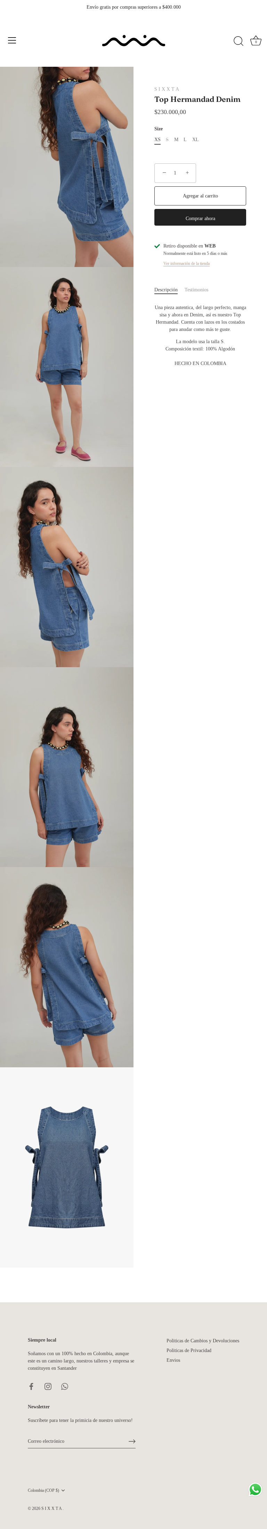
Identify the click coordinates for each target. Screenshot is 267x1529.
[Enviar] (132, 1441)
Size (158, 128)
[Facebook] (31, 1386)
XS (157, 139)
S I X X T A (166, 89)
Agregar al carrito (200, 196)
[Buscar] (238, 41)
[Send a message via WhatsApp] (255, 1489)
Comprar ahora (200, 218)
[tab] (169, 289)
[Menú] (12, 40)
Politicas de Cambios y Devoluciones (203, 1340)
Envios (173, 1360)
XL (195, 139)
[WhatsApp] (64, 1386)
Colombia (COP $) (43, 1490)
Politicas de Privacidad (189, 1350)
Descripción (166, 289)
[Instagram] (47, 1386)
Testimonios (196, 289)
